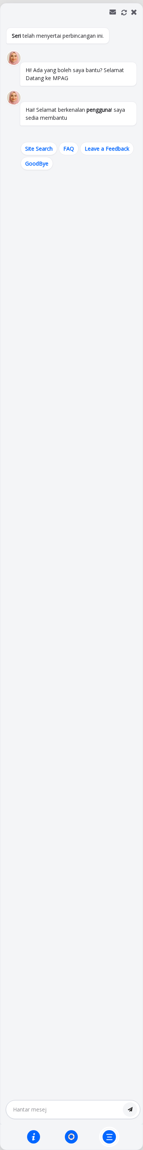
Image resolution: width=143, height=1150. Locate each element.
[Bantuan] (33, 1136)
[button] (71, 576)
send (130, 1109)
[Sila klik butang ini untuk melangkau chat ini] (109, 1137)
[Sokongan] (71, 1136)
